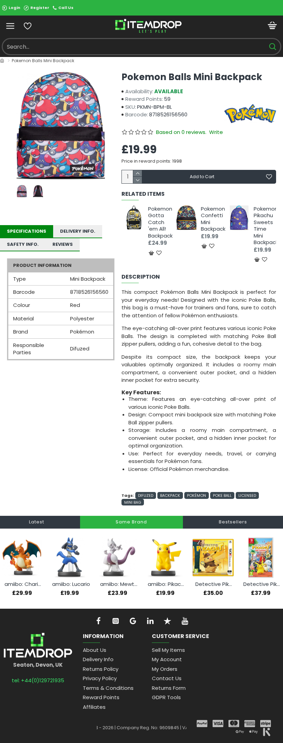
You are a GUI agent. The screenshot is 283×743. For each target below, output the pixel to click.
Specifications (26, 231)
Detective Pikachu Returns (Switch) (262, 584)
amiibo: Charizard (23, 584)
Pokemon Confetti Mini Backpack (212, 218)
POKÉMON (196, 495)
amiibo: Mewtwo (119, 584)
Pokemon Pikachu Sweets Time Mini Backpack (265, 225)
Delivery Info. (77, 231)
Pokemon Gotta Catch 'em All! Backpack (159, 222)
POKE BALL (222, 495)
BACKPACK (170, 495)
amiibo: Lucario (71, 584)
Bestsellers (233, 522)
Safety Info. (23, 244)
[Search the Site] (272, 46)
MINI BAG (132, 502)
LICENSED (247, 495)
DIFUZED (145, 495)
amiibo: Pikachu (167, 584)
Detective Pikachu (214, 584)
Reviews (62, 244)
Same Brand (131, 522)
